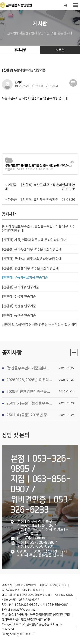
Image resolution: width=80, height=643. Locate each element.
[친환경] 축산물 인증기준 (19, 306)
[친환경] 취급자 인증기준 (19, 296)
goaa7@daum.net (32, 537)
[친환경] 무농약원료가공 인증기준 (25, 278)
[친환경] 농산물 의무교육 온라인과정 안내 (30, 268)
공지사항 (20, 50)
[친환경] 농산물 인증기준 (19, 315)
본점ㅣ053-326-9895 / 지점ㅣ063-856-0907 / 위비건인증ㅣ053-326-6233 (42, 484)
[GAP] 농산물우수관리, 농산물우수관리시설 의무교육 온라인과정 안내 (38, 228)
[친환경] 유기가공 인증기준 (20, 287)
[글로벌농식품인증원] (16, 5)
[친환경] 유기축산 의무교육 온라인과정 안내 (32, 249)
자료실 (60, 50)
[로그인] (65, 5)
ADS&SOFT (27, 634)
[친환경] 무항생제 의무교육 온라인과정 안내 (32, 259)
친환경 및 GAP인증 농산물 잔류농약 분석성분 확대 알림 (39, 325)
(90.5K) (37, 165)
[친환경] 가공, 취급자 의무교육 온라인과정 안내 (34, 240)
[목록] (73, 83)
